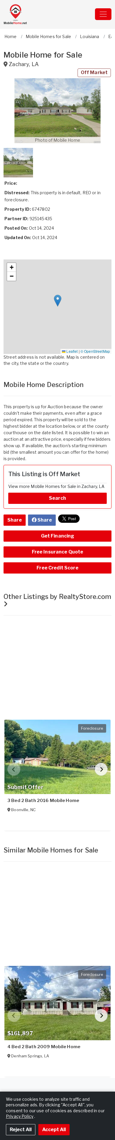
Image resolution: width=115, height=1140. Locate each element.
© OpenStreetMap (95, 351)
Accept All (54, 1129)
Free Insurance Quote (57, 552)
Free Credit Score (57, 568)
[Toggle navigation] (103, 14)
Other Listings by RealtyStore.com (57, 596)
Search (57, 498)
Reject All (21, 1129)
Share (14, 520)
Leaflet (71, 351)
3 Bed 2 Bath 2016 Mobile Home (43, 800)
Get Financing (57, 536)
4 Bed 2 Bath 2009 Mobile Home (43, 1046)
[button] (57, 110)
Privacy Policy (19, 1116)
